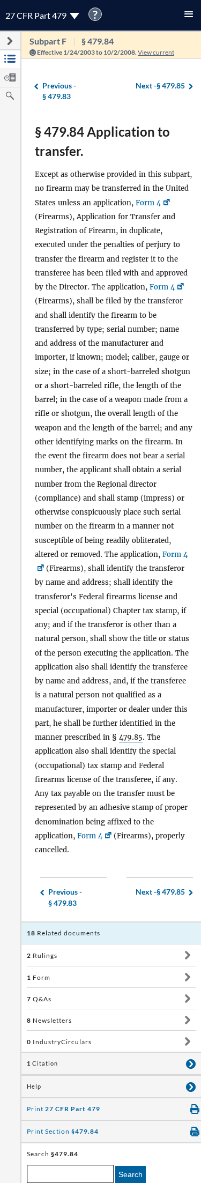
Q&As (39, 999)
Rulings (42, 955)
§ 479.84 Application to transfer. (102, 141)
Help (34, 1086)
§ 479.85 (160, 85)
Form (38, 977)
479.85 (131, 737)
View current (156, 52)
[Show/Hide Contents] (187, 955)
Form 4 (148, 202)
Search (130, 1174)
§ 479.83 (59, 91)
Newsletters (49, 1020)
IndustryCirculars (59, 1042)
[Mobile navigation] (188, 15)
